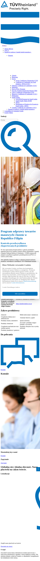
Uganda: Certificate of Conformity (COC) (24, 107)
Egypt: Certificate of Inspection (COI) (27, 80)
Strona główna (8, 49)
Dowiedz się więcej (7, 546)
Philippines (15, 96)
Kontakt (3, 456)
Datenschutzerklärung (29, 281)
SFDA (18, 102)
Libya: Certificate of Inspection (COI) (23, 92)
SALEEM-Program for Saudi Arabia (26, 99)
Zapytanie (4, 463)
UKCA (6, 50)
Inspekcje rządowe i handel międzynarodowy (17, 52)
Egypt (14, 79)
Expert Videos (8, 112)
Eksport (10, 55)
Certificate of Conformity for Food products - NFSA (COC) (26, 83)
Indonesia (15, 87)
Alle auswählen (20, 294)
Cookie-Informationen (17, 283)
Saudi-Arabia (16, 97)
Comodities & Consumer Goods (13, 111)
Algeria (14, 75)
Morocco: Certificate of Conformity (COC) (24, 94)
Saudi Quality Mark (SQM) (24, 101)
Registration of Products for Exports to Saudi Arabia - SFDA (27, 105)
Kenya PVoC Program (18, 89)
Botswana (15, 77)
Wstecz (4, 45)
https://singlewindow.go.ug (24, 304)
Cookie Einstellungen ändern (11, 287)
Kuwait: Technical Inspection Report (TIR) (24, 90)
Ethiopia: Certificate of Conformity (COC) (24, 85)
